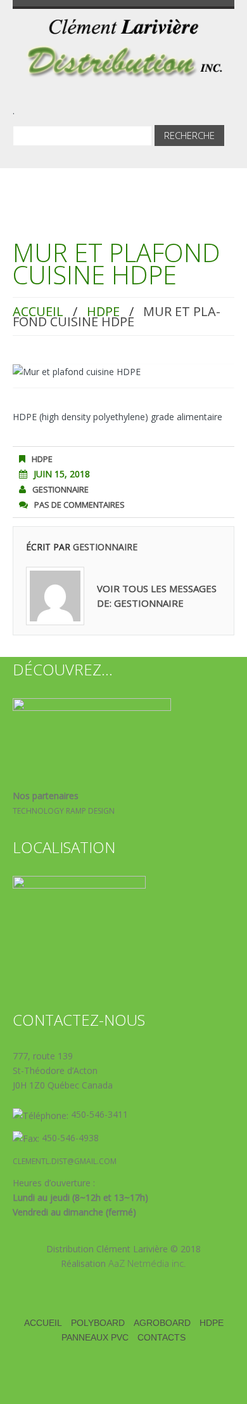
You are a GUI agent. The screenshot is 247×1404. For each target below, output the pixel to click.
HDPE (103, 311)
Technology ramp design (64, 810)
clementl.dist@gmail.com (65, 1161)
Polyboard (98, 1323)
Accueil (38, 311)
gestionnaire (60, 489)
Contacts (161, 1337)
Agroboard (162, 1323)
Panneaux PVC (95, 1337)
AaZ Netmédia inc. (147, 1263)
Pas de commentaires (79, 504)
